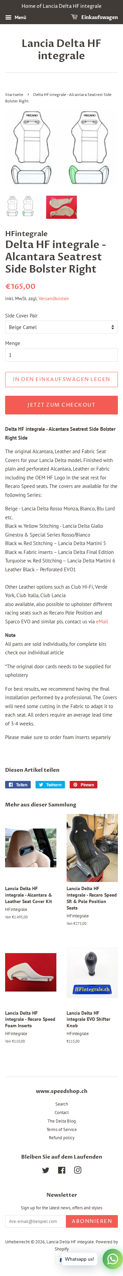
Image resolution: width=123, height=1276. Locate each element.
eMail (102, 621)
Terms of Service (61, 1129)
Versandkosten (54, 298)
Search (61, 1104)
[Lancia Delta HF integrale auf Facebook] (62, 1172)
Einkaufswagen (99, 17)
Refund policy (61, 1138)
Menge (12, 343)
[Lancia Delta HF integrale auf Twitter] (46, 1172)
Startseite (14, 94)
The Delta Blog (61, 1121)
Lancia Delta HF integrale (61, 50)
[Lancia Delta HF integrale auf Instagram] (77, 1172)
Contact (62, 1112)
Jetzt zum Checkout (61, 405)
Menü (19, 17)
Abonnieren (92, 1221)
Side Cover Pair (21, 315)
